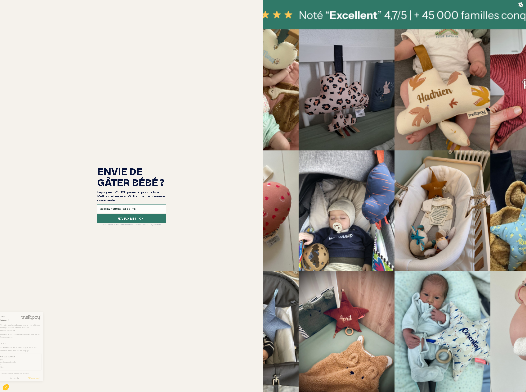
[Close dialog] (520, 5)
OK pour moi (51, 378)
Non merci (12, 378)
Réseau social (13, 365)
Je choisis (31, 378)
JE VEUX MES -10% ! (131, 218)
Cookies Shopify (14, 360)
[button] (5, 387)
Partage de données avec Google (20, 362)
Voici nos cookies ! (14, 367)
